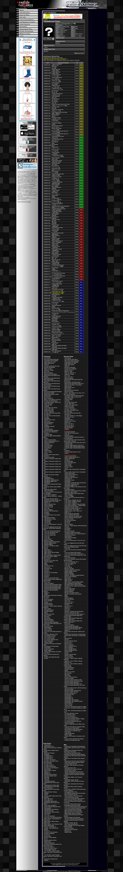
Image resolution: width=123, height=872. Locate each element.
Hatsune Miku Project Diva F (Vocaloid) (75, 472)
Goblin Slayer (47, 448)
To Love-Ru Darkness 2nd (51, 639)
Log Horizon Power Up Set (72, 797)
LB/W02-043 (47, 185)
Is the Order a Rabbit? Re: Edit (73, 500)
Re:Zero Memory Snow (71, 641)
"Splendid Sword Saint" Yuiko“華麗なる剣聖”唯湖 (58, 209)
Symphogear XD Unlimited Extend (74, 701)
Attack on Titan (48, 368)
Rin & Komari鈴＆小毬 (55, 102)
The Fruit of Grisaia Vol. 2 (71, 717)
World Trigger (47, 650)
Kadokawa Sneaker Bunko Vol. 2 (52, 500)
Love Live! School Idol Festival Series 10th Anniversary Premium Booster (74, 799)
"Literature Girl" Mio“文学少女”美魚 (56, 255)
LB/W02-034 (47, 161)
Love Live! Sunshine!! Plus (51, 532)
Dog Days (46, 777)
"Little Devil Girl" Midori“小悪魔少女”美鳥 (57, 298)
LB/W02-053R (47, 217)
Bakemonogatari (48, 372)
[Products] (27, 17)
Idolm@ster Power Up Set (71, 780)
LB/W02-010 (47, 91)
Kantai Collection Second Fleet (73, 517)
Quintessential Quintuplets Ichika (53, 584)
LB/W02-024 (47, 129)
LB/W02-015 (47, 105)
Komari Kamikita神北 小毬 (56, 97)
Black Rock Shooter (49, 753)
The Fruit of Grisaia (49, 638)
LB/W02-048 (47, 199)
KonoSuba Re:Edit (69, 531)
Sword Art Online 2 (49, 620)
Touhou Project (48, 642)
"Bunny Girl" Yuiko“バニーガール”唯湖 (56, 81)
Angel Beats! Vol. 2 (49, 746)
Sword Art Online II (49, 847)
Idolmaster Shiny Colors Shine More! (74, 493)
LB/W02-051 (47, 209)
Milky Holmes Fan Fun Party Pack (74, 812)
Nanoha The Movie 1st (50, 826)
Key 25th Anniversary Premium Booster (75, 793)
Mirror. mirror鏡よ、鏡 (55, 258)
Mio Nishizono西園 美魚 (55, 215)
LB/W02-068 (47, 258)
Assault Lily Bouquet (49, 367)
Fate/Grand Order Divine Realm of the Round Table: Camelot (74, 440)
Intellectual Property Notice (74, 871)
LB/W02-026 (47, 137)
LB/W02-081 (47, 298)
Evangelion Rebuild (49, 426)
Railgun (46, 594)
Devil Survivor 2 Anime (50, 770)
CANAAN (46, 754)
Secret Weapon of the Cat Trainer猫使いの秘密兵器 (59, 113)
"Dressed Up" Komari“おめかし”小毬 (57, 327)
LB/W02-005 (47, 78)
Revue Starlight (48, 600)
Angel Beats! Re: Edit (49, 362)
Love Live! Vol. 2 (69, 564)
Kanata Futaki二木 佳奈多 (55, 231)
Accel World (47, 358)
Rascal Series (68, 638)
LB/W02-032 (47, 156)
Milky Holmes (47, 553)
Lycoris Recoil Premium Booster (73, 809)
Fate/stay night (48, 434)
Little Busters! (47, 520)
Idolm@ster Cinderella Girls (51, 480)
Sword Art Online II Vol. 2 (50, 848)
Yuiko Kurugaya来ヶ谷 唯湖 (55, 83)
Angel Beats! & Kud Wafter (51, 360)
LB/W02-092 (47, 327)
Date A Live (47, 421)
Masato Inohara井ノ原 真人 (55, 99)
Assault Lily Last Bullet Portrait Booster (75, 746)
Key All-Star (68, 521)
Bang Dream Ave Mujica (50, 374)
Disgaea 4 (47, 771)
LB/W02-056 (47, 225)
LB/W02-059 (47, 234)
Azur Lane (47, 371)
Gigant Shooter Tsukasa (50, 792)
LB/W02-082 (47, 301)
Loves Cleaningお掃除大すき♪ (55, 191)
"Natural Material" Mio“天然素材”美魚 (57, 284)
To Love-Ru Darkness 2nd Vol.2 (73, 721)
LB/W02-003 (47, 70)
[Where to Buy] (27, 34)
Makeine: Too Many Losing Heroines (74, 575)
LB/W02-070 (47, 263)
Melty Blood (47, 549)
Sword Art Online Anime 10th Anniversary (75, 688)
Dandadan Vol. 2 (69, 419)
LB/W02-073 (47, 271)
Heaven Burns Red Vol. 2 (71, 474)
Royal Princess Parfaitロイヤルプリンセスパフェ (58, 333)
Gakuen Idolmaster (49, 442)
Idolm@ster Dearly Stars (50, 801)
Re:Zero (46, 598)
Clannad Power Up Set (71, 763)
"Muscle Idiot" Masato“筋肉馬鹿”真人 (57, 250)
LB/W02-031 (47, 153)
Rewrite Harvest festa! (70, 654)
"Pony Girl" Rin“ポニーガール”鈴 (56, 166)
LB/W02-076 (47, 282)
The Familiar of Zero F (50, 635)
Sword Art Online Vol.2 (70, 693)
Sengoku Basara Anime (50, 840)
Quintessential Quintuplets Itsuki (52, 586)
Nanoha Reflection (69, 590)
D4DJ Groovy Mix (48, 410)
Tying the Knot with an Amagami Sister (75, 726)
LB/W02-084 (47, 306)
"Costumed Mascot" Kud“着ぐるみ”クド (57, 140)
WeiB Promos (68, 832)
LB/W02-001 (47, 65)
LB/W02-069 (47, 260)
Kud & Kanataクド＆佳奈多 (55, 172)
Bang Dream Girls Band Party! (73, 382)
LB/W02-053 (47, 215)
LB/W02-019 (47, 116)
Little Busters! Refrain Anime (51, 812)
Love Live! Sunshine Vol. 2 (72, 561)
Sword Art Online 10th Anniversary (74, 681)
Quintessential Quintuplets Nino (52, 588)
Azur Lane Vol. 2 (69, 376)
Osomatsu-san (48, 568)
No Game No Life (48, 566)
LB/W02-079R (47, 293)
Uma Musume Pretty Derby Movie (74, 729)
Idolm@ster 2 (47, 477)
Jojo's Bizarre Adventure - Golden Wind (75, 505)
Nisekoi (46, 564)
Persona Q (47, 834)
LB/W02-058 (47, 231)
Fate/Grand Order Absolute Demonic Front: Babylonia (51, 431)
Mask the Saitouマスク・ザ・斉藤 (56, 309)
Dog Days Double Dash (50, 775)
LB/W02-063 (47, 244)
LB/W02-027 (47, 140)
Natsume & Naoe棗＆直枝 (56, 220)
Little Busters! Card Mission (51, 809)
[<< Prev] (45, 19)
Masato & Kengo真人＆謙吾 (56, 164)
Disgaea (46, 425)
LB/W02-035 (47, 164)
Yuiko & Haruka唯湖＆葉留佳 (55, 252)
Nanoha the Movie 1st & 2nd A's (73, 594)
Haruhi (46, 453)
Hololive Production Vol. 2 (71, 477)
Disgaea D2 (47, 773)
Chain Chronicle (48, 403)
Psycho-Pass (47, 836)
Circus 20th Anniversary (71, 402)
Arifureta (46, 364)
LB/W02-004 (47, 75)
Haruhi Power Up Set (70, 770)
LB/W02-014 (47, 102)
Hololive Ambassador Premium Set (74, 771)
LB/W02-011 (47, 94)
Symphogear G (69, 697)
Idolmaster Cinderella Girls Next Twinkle (75, 490)
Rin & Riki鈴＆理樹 (54, 67)
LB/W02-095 (47, 335)
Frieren (46, 438)
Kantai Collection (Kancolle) (72, 513)
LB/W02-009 (47, 89)
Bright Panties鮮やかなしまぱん (56, 338)
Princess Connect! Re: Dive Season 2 (74, 614)
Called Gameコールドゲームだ (56, 121)
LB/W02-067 (47, 255)
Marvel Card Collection (71, 576)
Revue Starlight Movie (70, 649)
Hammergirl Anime (27, 40)
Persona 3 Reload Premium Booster (74, 818)
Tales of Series (48, 629)
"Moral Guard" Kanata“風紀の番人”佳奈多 (57, 161)
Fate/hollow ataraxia (49, 781)
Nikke (45, 563)
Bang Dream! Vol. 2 (70, 387)
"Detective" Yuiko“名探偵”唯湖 (56, 247)
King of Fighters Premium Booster (74, 796)
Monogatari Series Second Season (74, 584)
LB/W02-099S (47, 349)
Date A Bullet (47, 769)
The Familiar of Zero (49, 637)
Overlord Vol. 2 (68, 606)
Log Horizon (47, 521)
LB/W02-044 (47, 188)
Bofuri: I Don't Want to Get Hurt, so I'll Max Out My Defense (52, 400)
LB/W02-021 (47, 121)
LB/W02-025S (47, 134)
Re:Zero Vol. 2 (68, 642)
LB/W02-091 (47, 325)
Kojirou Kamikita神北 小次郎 (56, 158)
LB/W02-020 (47, 118)
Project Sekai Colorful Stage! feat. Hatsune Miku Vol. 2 (73, 618)
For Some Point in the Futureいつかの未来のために (58, 274)
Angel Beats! (47, 745)
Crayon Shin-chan (49, 409)
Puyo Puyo (47, 582)
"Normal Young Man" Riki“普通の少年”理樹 (58, 175)
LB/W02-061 (47, 239)
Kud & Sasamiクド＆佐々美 (55, 150)
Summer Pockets (48, 619)
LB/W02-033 (47, 158)
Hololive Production (70, 476)
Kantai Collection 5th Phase (72, 515)
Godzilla (46, 449)
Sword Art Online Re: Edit (71, 692)
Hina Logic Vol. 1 (48, 798)
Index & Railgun (69, 494)
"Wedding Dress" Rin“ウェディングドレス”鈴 (57, 89)
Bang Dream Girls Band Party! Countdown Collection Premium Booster (74, 753)
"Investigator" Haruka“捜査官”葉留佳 (57, 212)
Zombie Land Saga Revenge (51, 657)
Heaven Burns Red (49, 457)
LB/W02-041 (47, 180)
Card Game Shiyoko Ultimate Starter (74, 762)
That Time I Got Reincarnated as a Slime (75, 706)
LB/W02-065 (47, 250)
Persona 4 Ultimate (49, 833)
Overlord (46, 570)
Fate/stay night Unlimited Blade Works (75, 446)
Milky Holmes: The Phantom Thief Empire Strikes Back (52, 824)
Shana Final (47, 841)
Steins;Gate (47, 618)
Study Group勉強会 (55, 196)
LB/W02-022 (47, 124)
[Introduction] (27, 12)
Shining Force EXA (49, 614)
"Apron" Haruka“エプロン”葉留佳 (56, 180)
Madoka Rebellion (69, 574)
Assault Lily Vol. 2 (69, 370)
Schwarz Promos (69, 828)
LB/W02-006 (47, 81)
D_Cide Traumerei (49, 411)
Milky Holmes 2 (48, 551)
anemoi (46, 658)
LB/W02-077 (47, 284)
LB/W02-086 (47, 311)
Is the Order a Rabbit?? (50, 494)
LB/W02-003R (47, 73)
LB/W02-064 (47, 247)
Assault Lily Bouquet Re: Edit (51, 366)
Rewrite (46, 602)
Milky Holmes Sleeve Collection (73, 813)
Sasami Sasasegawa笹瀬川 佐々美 (57, 65)
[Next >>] (83, 19)
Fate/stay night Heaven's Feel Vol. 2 (74, 445)
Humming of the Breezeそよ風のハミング (57, 204)
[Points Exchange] (27, 31)
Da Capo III (47, 414)
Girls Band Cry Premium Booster (73, 769)
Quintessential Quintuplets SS (72, 629)
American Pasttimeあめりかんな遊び (56, 330)
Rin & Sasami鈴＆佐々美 (55, 91)
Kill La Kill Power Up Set (71, 794)
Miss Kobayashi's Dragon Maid (52, 555)
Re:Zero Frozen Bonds (50, 837)
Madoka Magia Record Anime (52, 541)
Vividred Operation (49, 649)
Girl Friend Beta (48, 445)
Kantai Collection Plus (50, 504)
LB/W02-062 (47, 242)
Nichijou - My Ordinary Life (51, 828)
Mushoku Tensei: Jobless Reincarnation (50, 557)
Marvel (46, 548)
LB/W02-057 (47, 228)
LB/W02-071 (47, 266)
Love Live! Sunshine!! (50, 533)
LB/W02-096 (47, 338)
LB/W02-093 (47, 330)
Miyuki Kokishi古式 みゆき (55, 287)
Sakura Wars (47, 608)
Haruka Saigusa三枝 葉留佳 (55, 153)
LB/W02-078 (47, 287)
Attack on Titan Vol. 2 (70, 372)
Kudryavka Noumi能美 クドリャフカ (56, 169)
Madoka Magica (48, 544)
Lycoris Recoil (47, 539)
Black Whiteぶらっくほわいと (56, 193)
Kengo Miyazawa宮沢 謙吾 (56, 295)
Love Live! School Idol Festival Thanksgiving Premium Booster (72, 804)
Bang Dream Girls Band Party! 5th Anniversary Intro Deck (73, 751)
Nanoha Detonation (70, 588)
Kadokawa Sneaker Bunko (51, 498)
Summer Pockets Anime (71, 677)
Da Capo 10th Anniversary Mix (52, 413)
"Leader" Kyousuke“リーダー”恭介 (56, 75)
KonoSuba (47, 513)
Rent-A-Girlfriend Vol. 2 (71, 646)
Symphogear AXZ (69, 694)
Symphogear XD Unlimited (72, 700)
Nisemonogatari (69, 598)
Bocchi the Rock (48, 398)
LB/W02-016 (47, 108)
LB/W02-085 (47, 309)
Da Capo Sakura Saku (50, 766)
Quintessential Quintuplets (71, 626)
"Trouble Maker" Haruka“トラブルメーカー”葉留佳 (58, 156)
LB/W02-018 (47, 113)
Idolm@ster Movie (69, 489)
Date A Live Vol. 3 (69, 425)
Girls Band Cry (48, 446)
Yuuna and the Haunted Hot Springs (74, 738)
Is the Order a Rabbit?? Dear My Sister (75, 504)
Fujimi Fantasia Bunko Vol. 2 (51, 441)
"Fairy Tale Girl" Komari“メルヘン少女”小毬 (57, 282)
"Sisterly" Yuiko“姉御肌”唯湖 (55, 225)
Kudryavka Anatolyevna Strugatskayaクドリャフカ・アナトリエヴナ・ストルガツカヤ (63, 311)
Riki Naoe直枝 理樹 (54, 223)
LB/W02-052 (47, 212)
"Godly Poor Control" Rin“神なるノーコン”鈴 (57, 110)
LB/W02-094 (47, 333)
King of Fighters (48, 509)
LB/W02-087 (47, 314)
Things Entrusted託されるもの (56, 279)
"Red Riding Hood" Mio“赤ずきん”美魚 (57, 228)
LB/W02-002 (47, 67)
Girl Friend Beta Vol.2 (70, 462)
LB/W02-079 (47, 290)
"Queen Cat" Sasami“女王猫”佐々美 (56, 177)
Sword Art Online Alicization (51, 622)
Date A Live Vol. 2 (69, 423)
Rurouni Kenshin (48, 604)
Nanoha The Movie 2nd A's (72, 592)
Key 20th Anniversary (70, 520)
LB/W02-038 (47, 172)
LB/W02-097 (47, 341)
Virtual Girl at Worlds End (50, 859)
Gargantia (46, 444)
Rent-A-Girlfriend (48, 599)
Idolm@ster (47, 482)
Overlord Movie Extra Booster (72, 817)
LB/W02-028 (47, 142)
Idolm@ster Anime (49, 478)
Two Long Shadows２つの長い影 (56, 351)
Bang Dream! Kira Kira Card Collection (75, 761)
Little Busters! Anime (49, 517)
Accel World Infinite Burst (71, 359)
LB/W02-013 (47, 99)
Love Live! (47, 536)
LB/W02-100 (47, 352)
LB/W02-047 (47, 196)
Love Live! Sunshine (70, 557)
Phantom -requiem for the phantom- (74, 611)
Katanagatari (47, 808)
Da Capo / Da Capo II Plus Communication (71, 411)
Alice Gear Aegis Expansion (51, 359)
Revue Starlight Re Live (71, 650)
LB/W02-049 (47, 204)
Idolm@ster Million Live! (50, 481)
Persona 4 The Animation (51, 572)
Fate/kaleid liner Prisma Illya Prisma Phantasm (51, 787)
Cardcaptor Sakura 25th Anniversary (74, 395)
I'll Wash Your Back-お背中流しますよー (56, 118)
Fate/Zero (46, 433)
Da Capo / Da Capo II (70, 409)
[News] (27, 10)
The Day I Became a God (51, 634)
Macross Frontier (48, 540)
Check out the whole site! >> (27, 119)
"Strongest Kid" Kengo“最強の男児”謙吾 (57, 183)
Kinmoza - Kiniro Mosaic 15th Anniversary (76, 525)
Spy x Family (47, 615)
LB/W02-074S (47, 276)
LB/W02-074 (47, 274)
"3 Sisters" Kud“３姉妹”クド (55, 314)
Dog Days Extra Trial (70, 767)
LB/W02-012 (47, 97)
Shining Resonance (49, 843)
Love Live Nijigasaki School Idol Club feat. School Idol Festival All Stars (52, 528)
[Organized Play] (27, 29)
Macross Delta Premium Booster (73, 810)
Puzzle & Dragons (49, 583)
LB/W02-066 (47, 252)
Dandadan (47, 418)
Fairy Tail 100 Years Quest (72, 433)
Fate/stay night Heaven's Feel (72, 452)
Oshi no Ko (47, 567)
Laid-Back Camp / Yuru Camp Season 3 (75, 533)
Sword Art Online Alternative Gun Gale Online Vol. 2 (52, 845)
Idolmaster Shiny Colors (50, 489)
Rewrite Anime (68, 651)
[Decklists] (27, 27)
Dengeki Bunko (48, 423)
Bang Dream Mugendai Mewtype (53, 391)
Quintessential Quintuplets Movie (73, 627)
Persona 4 (47, 574)
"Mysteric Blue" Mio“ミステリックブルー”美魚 (58, 301)
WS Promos (68, 830)
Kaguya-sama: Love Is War (51, 501)
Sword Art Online (48, 626)
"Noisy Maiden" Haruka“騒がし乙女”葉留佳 (57, 242)
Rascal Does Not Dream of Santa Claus (75, 634)
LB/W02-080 (47, 295)
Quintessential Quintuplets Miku (52, 587)
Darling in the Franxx (49, 419)
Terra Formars (48, 630)
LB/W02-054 (47, 220)
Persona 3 (47, 571)
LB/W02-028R (47, 145)
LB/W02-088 (47, 317)
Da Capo (46, 417)
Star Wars (46, 616)
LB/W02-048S (47, 201)
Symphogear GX (69, 698)
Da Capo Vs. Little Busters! (51, 767)
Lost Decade (47, 523)
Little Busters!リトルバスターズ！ (56, 271)
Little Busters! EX (48, 810)
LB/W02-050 (47, 207)
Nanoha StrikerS (48, 561)
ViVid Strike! (47, 647)
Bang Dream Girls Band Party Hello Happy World (51, 378)
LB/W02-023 (47, 126)
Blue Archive (47, 397)
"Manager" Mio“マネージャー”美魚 (56, 325)
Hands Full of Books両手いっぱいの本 (56, 335)
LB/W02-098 (47, 343)
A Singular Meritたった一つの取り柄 (56, 199)
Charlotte (46, 406)
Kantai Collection (48, 505)
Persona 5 (47, 575)
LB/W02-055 (47, 223)
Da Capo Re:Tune (69, 417)
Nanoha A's (47, 559)
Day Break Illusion (49, 422)
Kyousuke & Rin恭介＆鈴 (55, 107)
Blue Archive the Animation (72, 390)
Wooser (46, 860)
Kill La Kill (46, 508)
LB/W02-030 (47, 150)
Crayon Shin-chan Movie (50, 407)
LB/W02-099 (47, 346)
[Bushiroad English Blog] (27, 162)
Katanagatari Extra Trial (71, 792)
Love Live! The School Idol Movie (53, 817)
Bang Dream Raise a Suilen (51, 394)
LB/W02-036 (47, 166)
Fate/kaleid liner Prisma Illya (51, 785)
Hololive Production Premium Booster (74, 773)
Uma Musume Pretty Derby (51, 646)
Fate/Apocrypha (48, 429)
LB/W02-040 (47, 177)
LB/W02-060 (47, 236)
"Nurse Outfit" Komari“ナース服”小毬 (57, 78)
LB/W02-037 (47, 169)
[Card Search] (27, 24)
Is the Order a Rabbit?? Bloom (73, 501)
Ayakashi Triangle (48, 370)
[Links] (27, 36)
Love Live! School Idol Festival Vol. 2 (74, 553)
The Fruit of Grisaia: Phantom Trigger (74, 718)
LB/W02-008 (47, 86)
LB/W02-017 (47, 110)
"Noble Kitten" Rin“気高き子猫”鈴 (56, 70)
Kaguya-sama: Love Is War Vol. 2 (73, 511)
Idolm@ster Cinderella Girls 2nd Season (75, 482)
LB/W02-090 (47, 322)
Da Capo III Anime (49, 765)
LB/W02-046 (47, 193)
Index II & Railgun (49, 490)
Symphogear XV (69, 702)
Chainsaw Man (48, 405)
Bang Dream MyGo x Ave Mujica (73, 385)
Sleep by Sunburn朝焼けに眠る (56, 260)
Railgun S (46, 592)
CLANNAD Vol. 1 (48, 755)
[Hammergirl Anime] (27, 168)
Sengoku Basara (48, 611)
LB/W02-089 (47, 319)
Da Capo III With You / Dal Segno (73, 415)
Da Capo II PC (48, 763)
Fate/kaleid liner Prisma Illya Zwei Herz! (75, 442)
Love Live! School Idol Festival (52, 531)
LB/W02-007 (47, 83)
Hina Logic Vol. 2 (48, 800)
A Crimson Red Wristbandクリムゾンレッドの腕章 (58, 266)
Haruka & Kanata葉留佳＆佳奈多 (56, 239)
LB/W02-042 (47, 183)
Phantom (46, 576)
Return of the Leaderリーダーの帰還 (57, 129)
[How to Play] (27, 15)
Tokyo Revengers (48, 641)
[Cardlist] (27, 20)
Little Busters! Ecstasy (50, 519)
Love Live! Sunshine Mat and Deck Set (75, 808)
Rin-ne (46, 838)
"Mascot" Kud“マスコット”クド (56, 148)
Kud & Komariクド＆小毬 (55, 303)
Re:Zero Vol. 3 (68, 643)
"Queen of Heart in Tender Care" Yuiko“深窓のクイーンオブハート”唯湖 (61, 105)
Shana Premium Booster (71, 829)
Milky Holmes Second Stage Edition (74, 582)
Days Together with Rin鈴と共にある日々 (57, 126)
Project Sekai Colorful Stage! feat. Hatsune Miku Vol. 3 (73, 621)
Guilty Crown (47, 450)
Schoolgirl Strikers (49, 610)
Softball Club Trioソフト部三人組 (56, 86)
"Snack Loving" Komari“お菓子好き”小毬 (57, 94)
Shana (46, 612)
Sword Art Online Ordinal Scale (73, 690)
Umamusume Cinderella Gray (72, 730)
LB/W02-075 (47, 279)
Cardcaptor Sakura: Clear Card (52, 402)
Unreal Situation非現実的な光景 (55, 263)
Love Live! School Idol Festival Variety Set (76, 806)
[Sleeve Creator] (27, 22)
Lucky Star (47, 537)
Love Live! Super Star (50, 535)
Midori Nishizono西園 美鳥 (56, 236)
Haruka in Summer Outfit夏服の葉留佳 (57, 234)
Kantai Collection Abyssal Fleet (52, 806)
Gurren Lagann (48, 452)
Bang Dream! (47, 395)
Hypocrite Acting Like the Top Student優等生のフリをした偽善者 (60, 207)
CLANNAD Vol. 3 (48, 758)
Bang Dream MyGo (49, 393)
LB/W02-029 (47, 148)
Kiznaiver (46, 512)
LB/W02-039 (47, 175)
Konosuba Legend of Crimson (72, 532)
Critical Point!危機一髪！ (55, 343)
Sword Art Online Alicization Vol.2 (73, 683)
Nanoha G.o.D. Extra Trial (51, 560)
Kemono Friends (48, 507)
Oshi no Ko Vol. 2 (69, 602)
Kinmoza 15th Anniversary (51, 511)
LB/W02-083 (47, 303)
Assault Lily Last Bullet (70, 368)
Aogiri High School (49, 363)
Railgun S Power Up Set (71, 822)
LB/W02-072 (47, 268)
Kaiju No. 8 (47, 502)
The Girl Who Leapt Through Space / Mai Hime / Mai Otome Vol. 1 (52, 852)
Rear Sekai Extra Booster (71, 824)
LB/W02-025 (47, 132)
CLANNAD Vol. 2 (48, 757)
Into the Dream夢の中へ (55, 116)
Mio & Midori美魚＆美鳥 (55, 319)
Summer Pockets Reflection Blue (73, 679)
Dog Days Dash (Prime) (50, 774)
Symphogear (47, 627)
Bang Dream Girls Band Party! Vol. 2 (74, 383)
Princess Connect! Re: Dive (51, 578)
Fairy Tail (46, 427)
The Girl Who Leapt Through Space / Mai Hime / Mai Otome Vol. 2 (52, 856)
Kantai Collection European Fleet (73, 516)
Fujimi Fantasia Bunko (50, 439)
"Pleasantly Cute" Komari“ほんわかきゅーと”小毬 (58, 290)
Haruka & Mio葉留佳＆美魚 (55, 244)
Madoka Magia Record (50, 543)
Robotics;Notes (48, 603)
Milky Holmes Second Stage (51, 552)
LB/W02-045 (47, 191)
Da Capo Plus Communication (52, 415)
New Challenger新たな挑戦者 (56, 185)
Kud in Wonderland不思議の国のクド (56, 317)
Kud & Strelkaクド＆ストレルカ (56, 322)
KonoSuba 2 (68, 528)
